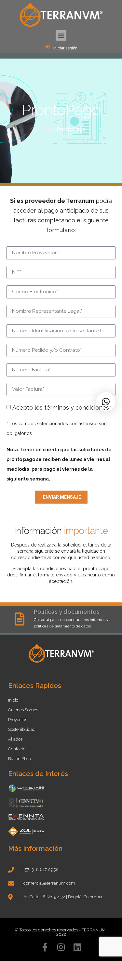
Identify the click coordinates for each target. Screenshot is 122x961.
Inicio (44, 128)
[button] (61, 35)
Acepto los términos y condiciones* (61, 407)
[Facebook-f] (45, 947)
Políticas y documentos (67, 611)
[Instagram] (61, 947)
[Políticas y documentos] (19, 618)
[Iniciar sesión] (47, 46)
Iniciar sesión (65, 48)
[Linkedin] (77, 947)
